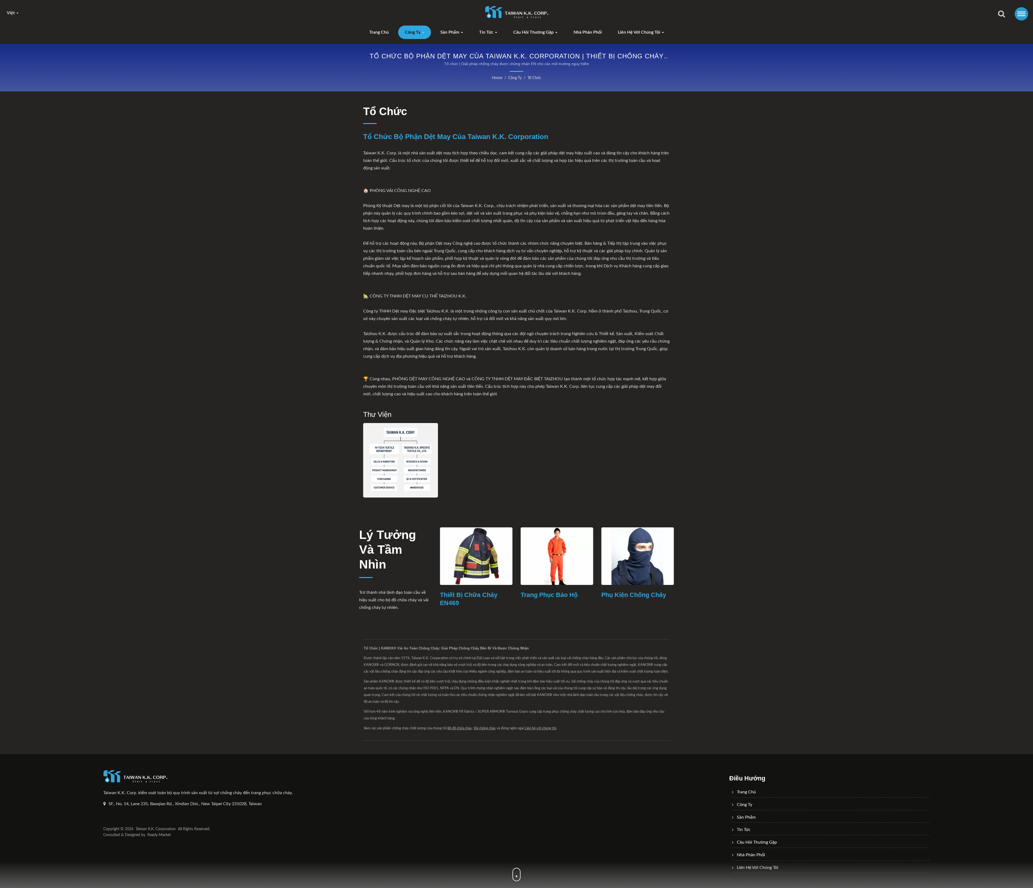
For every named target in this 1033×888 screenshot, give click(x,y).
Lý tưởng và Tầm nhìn (387, 549)
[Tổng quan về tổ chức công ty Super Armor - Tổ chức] (400, 460)
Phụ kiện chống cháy (554, 594)
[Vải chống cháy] (639, 556)
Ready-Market (159, 835)
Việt (11, 13)
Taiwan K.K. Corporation (156, 829)
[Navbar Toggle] (1021, 13)
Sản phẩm (450, 32)
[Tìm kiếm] (1001, 14)
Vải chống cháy (626, 594)
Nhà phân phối (588, 32)
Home (497, 78)
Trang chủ (379, 32)
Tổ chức (534, 78)
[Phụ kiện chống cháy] (558, 556)
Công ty (413, 32)
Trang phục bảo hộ (469, 594)
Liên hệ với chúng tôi (639, 32)
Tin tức (486, 32)
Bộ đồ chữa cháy (459, 728)
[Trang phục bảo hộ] (477, 556)
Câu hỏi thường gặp (534, 32)
